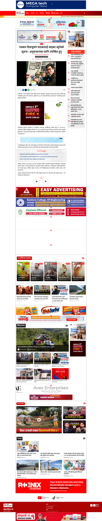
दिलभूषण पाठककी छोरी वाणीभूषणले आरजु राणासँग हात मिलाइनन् (34, 154)
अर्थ (36, 13)
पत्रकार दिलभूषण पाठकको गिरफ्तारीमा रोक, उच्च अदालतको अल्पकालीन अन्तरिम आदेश (39, 157)
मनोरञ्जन (42, 13)
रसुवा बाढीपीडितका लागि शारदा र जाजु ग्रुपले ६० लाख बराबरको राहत (77, 57)
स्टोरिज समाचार (55, 13)
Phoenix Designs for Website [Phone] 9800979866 (60, 16)
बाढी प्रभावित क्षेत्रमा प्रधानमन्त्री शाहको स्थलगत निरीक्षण (75, 93)
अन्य (61, 13)
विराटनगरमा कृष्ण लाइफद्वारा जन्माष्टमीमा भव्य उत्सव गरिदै (76, 100)
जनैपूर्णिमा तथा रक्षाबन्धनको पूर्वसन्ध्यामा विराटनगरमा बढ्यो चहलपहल (77, 81)
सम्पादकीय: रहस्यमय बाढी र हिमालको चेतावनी (77, 115)
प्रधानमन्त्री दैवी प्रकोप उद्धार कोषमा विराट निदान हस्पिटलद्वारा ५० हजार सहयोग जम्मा (77, 108)
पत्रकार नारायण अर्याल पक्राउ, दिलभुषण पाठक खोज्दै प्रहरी (32, 159)
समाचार (27, 13)
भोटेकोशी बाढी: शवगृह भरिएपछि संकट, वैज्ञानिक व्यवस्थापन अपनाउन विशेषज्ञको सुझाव (77, 65)
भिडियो (48, 13)
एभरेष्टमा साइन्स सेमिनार (77, 88)
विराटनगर (33, 13)
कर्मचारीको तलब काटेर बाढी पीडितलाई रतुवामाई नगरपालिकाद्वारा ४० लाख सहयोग (77, 123)
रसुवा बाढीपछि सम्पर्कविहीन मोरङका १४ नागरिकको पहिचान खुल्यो (77, 73)
